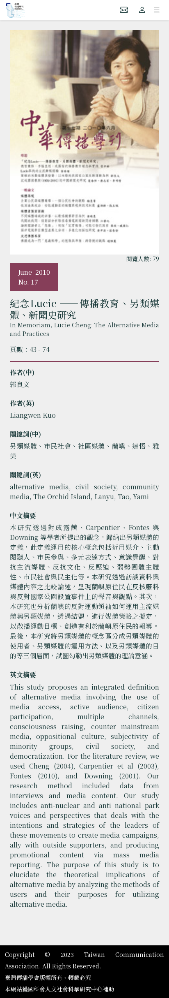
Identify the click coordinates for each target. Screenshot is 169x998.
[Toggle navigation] (156, 10)
